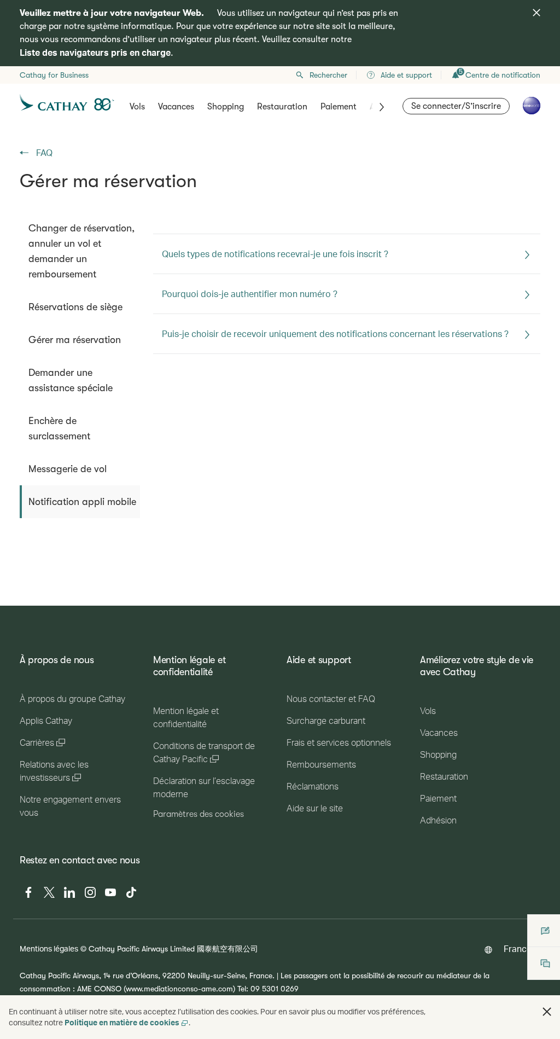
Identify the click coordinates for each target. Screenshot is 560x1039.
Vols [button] (137, 107)
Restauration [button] (282, 107)
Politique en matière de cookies (122, 1022)
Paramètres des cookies (198, 814)
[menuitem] (80, 251)
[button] (546, 1011)
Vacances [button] (176, 107)
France (518, 948)
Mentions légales (49, 948)
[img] (536, 12)
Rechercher (328, 75)
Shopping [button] (225, 107)
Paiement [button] (338, 107)
